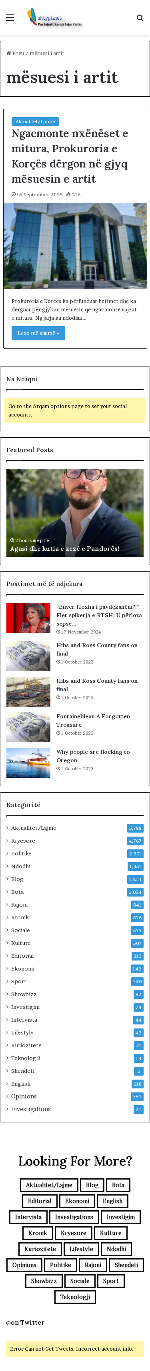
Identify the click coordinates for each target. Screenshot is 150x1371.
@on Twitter (25, 1322)
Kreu (17, 53)
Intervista (24, 1019)
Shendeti (22, 1071)
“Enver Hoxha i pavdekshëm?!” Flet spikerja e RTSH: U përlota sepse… (99, 615)
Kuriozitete (26, 1045)
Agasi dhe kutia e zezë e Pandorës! (64, 548)
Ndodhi (20, 866)
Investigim (25, 1007)
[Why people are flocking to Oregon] (28, 763)
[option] (75, 513)
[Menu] (10, 20)
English (20, 1083)
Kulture (21, 943)
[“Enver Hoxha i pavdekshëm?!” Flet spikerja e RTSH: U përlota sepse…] (28, 618)
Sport (18, 981)
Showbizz (24, 994)
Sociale (20, 930)
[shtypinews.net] (52, 17)
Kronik (20, 917)
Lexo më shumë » (38, 333)
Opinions (24, 1096)
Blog (17, 879)
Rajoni (19, 904)
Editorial (22, 956)
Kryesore (23, 840)
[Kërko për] (140, 20)
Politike (21, 853)
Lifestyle (22, 1032)
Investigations (31, 1109)
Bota (17, 892)
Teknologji (25, 1058)
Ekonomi (22, 968)
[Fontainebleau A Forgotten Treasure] (28, 727)
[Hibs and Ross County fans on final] (28, 656)
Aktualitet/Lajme (35, 121)
